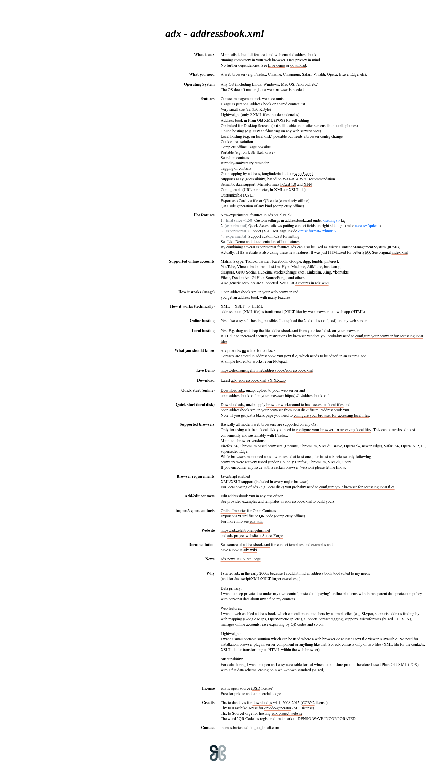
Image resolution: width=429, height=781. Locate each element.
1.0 (288, 184)
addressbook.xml (256, 544)
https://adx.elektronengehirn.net (245, 530)
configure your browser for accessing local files (331, 415)
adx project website (287, 713)
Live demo (276, 65)
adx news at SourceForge (241, 558)
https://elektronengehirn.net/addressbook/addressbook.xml (267, 370)
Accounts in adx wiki (312, 282)
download (298, 65)
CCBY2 (308, 702)
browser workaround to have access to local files (305, 404)
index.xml (400, 252)
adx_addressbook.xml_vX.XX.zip (258, 380)
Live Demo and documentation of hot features (263, 241)
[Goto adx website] (210, 770)
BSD (256, 688)
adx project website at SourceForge (255, 535)
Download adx (232, 390)
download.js (262, 702)
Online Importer (233, 510)
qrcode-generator (277, 707)
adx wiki (256, 521)
